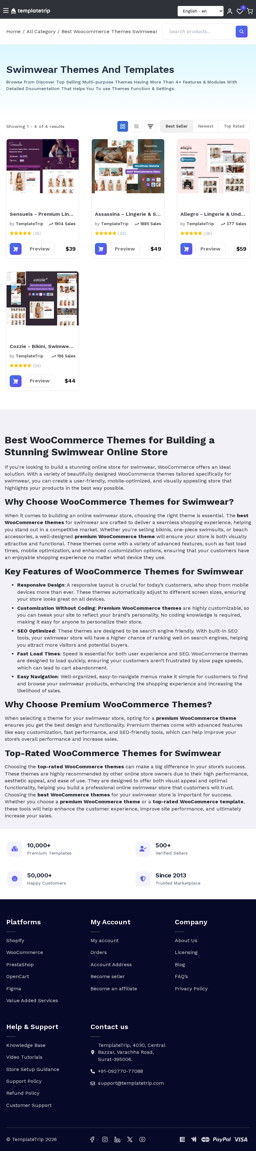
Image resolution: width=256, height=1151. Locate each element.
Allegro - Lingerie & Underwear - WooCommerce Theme (213, 214)
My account (105, 940)
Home (13, 31)
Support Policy (24, 1081)
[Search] (242, 32)
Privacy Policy (191, 989)
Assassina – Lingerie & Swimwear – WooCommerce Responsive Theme (128, 214)
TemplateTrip (29, 223)
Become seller (108, 976)
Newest (206, 126)
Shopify (15, 940)
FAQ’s (181, 976)
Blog (180, 964)
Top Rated (234, 126)
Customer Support (29, 1105)
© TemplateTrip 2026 (31, 1139)
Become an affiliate (114, 989)
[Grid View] (122, 126)
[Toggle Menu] (6, 11)
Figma (13, 989)
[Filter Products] (150, 126)
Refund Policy (22, 1093)
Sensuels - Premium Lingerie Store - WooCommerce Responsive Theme (43, 214)
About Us (186, 940)
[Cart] (250, 11)
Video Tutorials (24, 1057)
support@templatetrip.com (131, 1083)
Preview (40, 249)
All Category (41, 31)
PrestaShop (20, 964)
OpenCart (17, 976)
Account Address (111, 964)
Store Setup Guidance (32, 1069)
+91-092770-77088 (120, 1071)
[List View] (136, 126)
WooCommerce (24, 952)
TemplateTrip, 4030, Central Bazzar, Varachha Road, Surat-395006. (131, 1052)
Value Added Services (32, 1000)
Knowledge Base (26, 1045)
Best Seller (176, 126)
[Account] (230, 11)
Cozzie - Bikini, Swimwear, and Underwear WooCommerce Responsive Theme (43, 346)
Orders (99, 952)
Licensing (186, 952)
